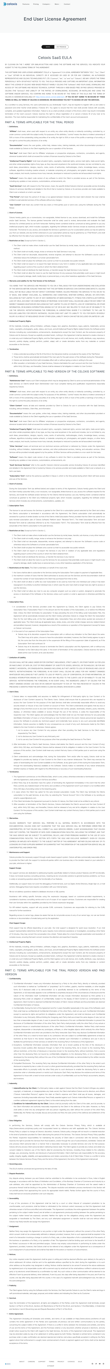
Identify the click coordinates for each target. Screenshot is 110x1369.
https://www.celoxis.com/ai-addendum (50, 97)
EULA (80, 1361)
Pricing (36, 4)
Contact (67, 4)
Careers (31, 1361)
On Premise (61, 47)
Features (26, 4)
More (57, 4)
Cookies (71, 1361)
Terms (51, 1361)
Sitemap (50, 1366)
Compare (46, 4)
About (21, 1361)
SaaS (48, 47)
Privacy (61, 1361)
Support (41, 1361)
